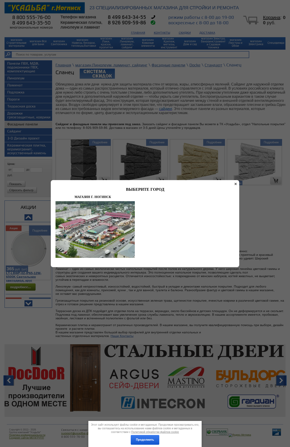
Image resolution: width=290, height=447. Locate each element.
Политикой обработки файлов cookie (155, 432)
